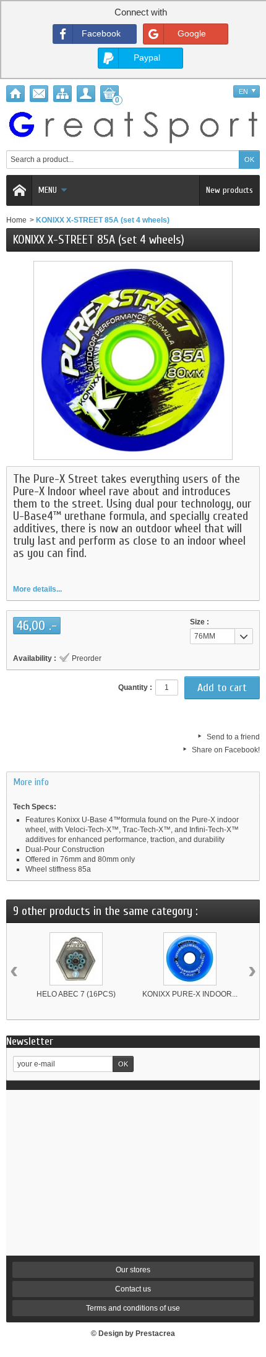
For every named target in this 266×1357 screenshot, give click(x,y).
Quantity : (135, 687)
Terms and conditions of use (133, 1308)
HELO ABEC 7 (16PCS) (76, 994)
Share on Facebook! (226, 750)
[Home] (15, 93)
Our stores (133, 1270)
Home (16, 220)
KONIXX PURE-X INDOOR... (190, 994)
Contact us (133, 1289)
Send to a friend (233, 737)
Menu (47, 190)
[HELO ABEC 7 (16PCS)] (76, 959)
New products (229, 190)
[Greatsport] (133, 126)
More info (31, 782)
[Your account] (86, 93)
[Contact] (39, 93)
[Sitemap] (62, 93)
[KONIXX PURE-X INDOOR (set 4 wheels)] (190, 959)
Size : (199, 622)
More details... (37, 589)
